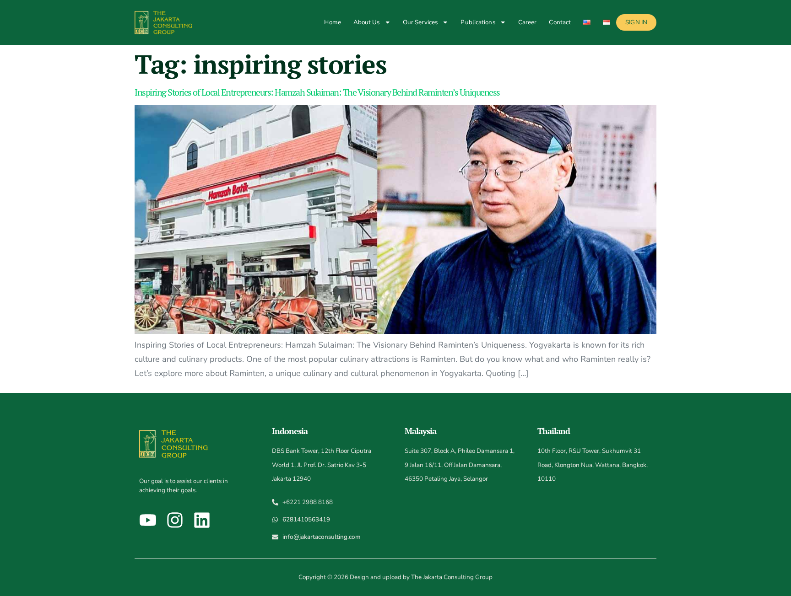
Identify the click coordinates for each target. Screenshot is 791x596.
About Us (366, 22)
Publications (478, 22)
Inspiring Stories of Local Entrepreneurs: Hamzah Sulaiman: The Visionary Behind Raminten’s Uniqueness (317, 92)
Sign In (636, 22)
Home (332, 22)
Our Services (420, 22)
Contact (560, 22)
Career (527, 22)
